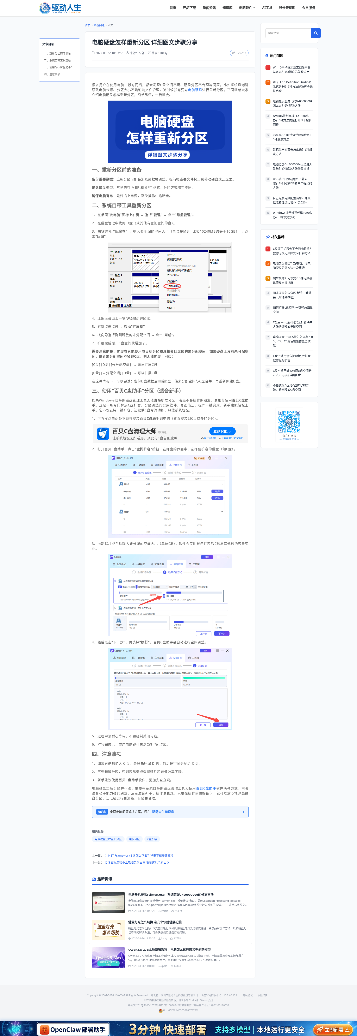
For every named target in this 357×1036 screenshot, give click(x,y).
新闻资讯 (209, 7)
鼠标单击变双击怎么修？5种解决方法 (292, 152)
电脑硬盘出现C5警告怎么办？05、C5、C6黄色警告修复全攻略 (293, 341)
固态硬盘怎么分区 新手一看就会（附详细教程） (292, 295)
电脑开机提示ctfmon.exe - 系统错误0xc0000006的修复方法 (171, 894)
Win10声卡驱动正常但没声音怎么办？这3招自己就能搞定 (292, 69)
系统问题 (99, 25)
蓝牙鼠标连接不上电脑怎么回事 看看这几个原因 (136, 862)
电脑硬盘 (195, 90)
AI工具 (267, 7)
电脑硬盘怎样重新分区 (108, 839)
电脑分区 (134, 839)
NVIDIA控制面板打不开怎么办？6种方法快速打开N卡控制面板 (292, 120)
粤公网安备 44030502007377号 (181, 1010)
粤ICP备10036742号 (169, 1005)
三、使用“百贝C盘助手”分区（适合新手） (60, 67)
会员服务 (308, 7)
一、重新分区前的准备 (57, 53)
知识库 (227, 7)
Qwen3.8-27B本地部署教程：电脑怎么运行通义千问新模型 (169, 949)
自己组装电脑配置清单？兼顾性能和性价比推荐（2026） (292, 200)
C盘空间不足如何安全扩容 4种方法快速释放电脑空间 (292, 324)
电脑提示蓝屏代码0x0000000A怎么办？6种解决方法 (293, 103)
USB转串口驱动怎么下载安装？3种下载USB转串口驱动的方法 (292, 183)
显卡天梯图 (287, 7)
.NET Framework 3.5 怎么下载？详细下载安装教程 (140, 855)
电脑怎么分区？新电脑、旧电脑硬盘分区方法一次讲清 (292, 265)
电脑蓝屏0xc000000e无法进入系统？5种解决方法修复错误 (292, 166)
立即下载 (220, 431)
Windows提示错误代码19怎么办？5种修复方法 (292, 215)
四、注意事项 (52, 74)
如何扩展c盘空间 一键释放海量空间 (293, 309)
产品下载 (189, 7)
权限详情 (263, 995)
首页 (173, 7)
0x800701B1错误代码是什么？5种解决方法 (293, 137)
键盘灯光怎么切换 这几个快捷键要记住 (155, 922)
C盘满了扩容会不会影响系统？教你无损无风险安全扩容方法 (292, 251)
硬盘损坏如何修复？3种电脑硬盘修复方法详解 (292, 280)
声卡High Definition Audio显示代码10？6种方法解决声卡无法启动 (293, 86)
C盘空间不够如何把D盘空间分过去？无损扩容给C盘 (292, 373)
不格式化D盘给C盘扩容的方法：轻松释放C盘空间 (291, 387)
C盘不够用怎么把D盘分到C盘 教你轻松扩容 (292, 358)
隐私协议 (248, 995)
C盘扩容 (152, 839)
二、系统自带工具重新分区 (60, 60)
